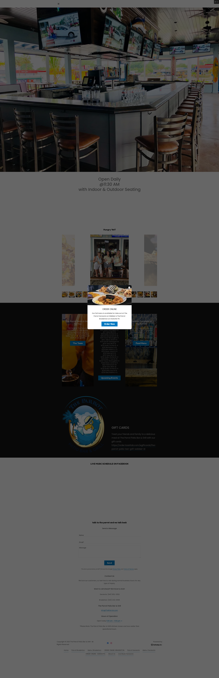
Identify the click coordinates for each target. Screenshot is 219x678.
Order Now (109, 324)
